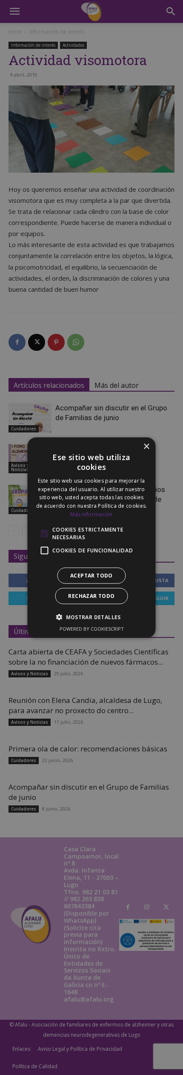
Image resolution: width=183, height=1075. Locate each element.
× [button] (146, 447)
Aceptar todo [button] (91, 575)
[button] (91, 616)
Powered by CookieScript (92, 628)
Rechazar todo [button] (91, 595)
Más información (91, 514)
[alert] (91, 537)
